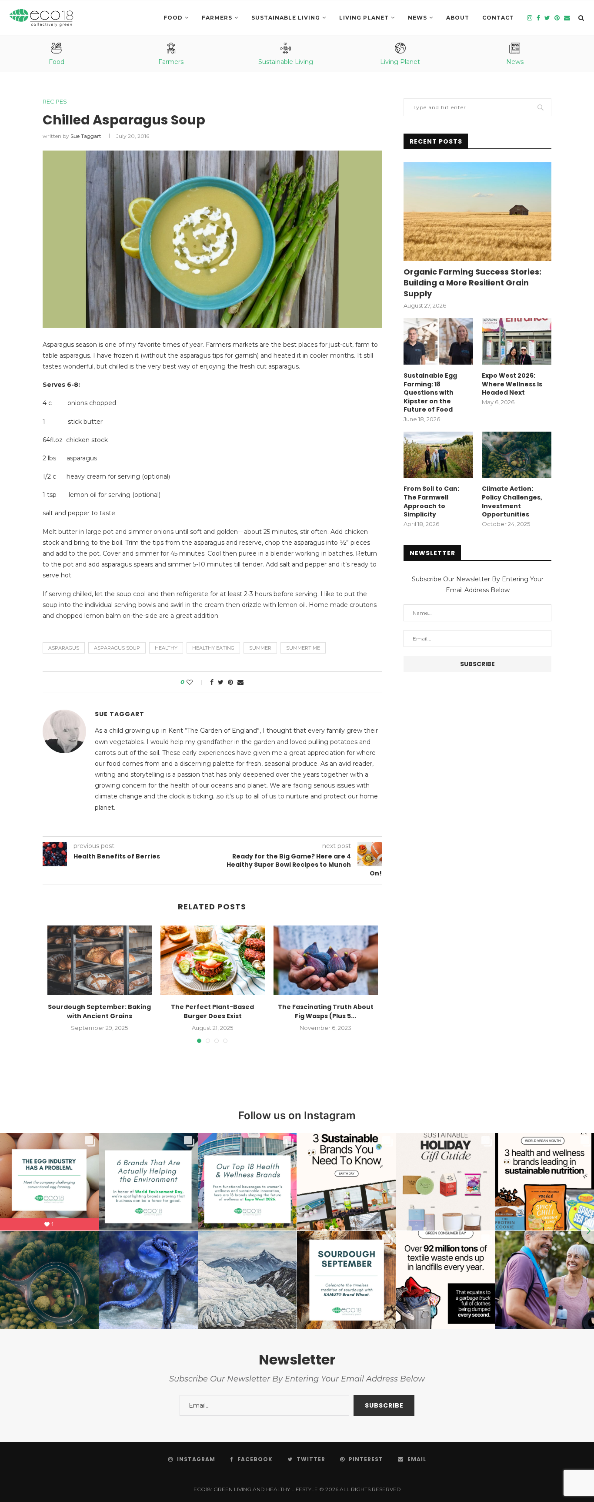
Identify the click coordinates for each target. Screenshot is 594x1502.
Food (173, 17)
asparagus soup (117, 648)
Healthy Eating (213, 648)
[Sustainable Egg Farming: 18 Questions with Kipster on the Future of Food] (438, 341)
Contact (498, 17)
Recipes (55, 101)
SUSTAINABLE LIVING (285, 17)
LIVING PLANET (364, 17)
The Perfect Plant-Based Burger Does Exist (212, 1011)
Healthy (166, 648)
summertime (303, 648)
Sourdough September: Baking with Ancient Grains (99, 1011)
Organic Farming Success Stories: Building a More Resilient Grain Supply (472, 282)
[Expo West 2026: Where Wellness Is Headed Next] (516, 341)
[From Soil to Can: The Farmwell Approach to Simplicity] (438, 455)
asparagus (63, 648)
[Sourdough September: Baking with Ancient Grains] (99, 960)
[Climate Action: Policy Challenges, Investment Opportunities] (516, 455)
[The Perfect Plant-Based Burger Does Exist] (212, 960)
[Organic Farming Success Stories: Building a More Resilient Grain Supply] (477, 211)
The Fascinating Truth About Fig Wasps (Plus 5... (326, 1011)
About (457, 17)
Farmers (217, 17)
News (417, 17)
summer (260, 648)
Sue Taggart (85, 136)
